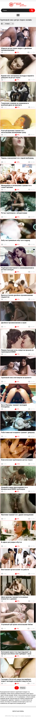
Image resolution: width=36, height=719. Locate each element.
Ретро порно (14, 716)
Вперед (22, 688)
